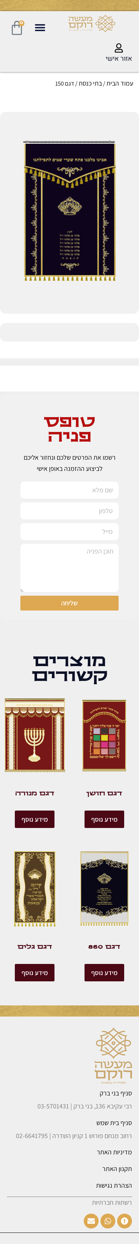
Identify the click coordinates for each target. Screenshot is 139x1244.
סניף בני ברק (116, 1093)
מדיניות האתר (114, 1152)
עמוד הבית (119, 83)
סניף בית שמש (114, 1122)
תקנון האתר (117, 1168)
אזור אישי (119, 59)
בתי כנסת (90, 83)
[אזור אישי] (118, 48)
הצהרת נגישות (114, 1185)
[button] (40, 27)
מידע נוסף (104, 819)
